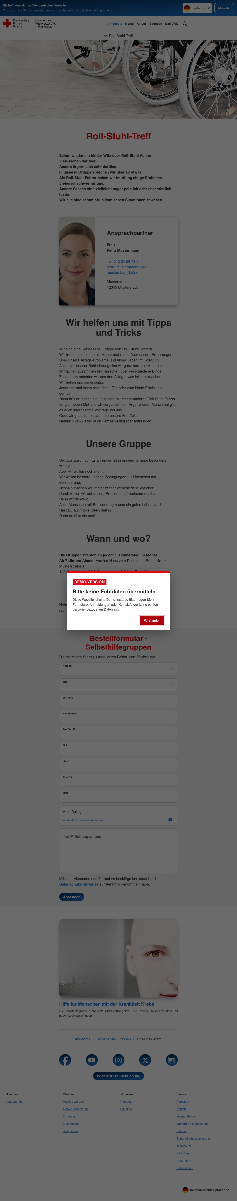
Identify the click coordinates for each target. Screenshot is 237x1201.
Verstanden (152, 620)
